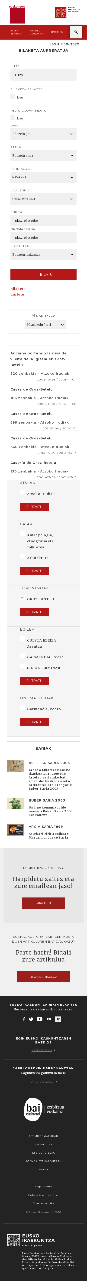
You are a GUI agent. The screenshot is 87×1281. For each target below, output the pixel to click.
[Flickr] (49, 1019)
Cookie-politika (43, 1203)
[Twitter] (31, 1019)
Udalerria (20, 190)
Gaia (14, 125)
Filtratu (34, 507)
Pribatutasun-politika (43, 1194)
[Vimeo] (58, 1019)
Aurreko (36, 32)
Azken (16, 32)
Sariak (44, 1169)
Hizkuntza (19, 246)
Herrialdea (21, 168)
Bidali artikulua (43, 977)
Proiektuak (43, 1144)
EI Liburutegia (43, 1152)
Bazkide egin (42, 1050)
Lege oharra (43, 1186)
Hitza (15, 66)
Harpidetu (57, 32)
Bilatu (46, 274)
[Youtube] (40, 1019)
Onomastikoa (22, 229)
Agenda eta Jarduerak (43, 1161)
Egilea (16, 212)
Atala (15, 147)
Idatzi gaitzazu (42, 1081)
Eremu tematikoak (43, 1136)
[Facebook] (24, 1019)
